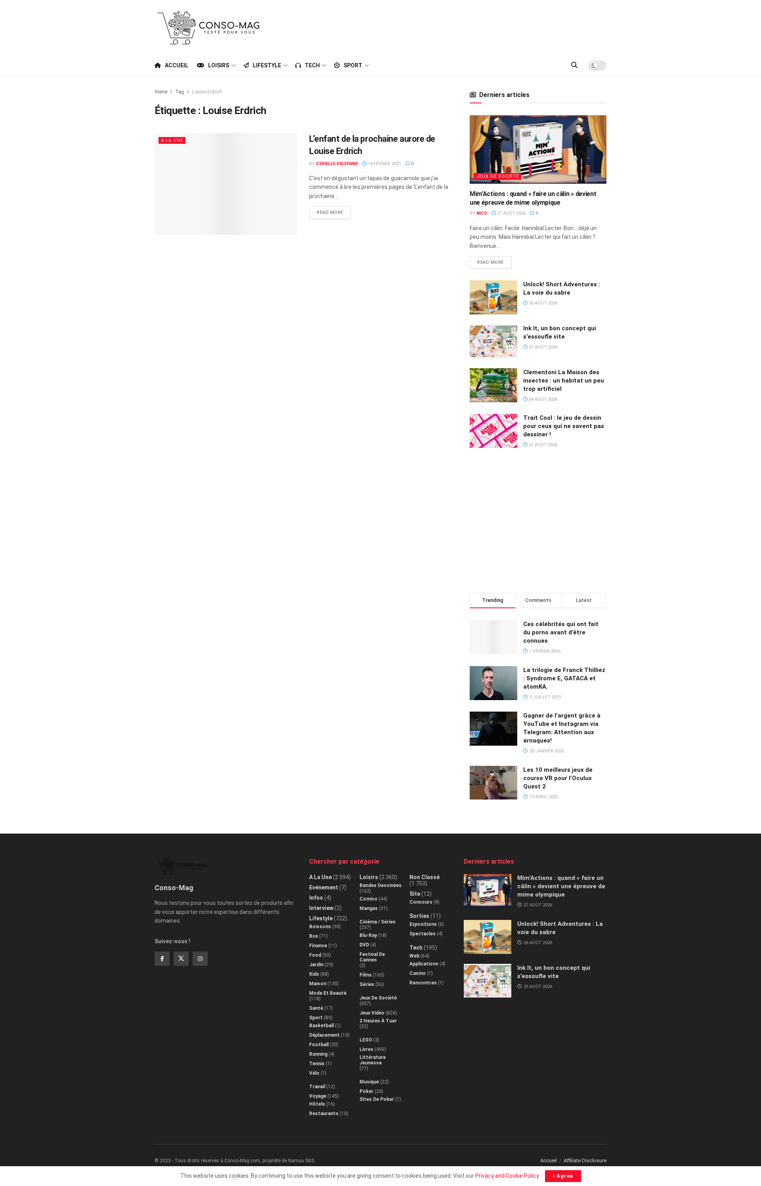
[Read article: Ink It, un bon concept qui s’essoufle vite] (493, 341)
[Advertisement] (462, 26)
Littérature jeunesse (372, 1060)
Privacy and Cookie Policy (507, 1176)
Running (318, 1054)
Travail (317, 1086)
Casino (417, 973)
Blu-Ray (368, 935)
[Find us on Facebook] (162, 959)
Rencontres (423, 983)
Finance (318, 945)
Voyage (317, 1096)
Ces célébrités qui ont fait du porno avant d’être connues (560, 632)
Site (414, 894)
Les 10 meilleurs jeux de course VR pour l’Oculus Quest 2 (558, 778)
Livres (366, 1049)
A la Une (172, 140)
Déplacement (324, 1035)
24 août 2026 (542, 399)
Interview (321, 908)
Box (313, 936)
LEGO (365, 1040)
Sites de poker (376, 1099)
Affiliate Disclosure (585, 1160)
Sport (353, 65)
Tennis (317, 1063)
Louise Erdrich (207, 92)
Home (161, 92)
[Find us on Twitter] (181, 959)
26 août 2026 (542, 303)
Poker (366, 1091)
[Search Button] (574, 65)
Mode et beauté (327, 993)
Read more (334, 210)
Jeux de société (497, 176)
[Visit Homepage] (208, 28)
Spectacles (422, 934)
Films (365, 975)
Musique (369, 1082)
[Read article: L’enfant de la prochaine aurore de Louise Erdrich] (226, 184)
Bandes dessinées (380, 885)
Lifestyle (267, 65)
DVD (364, 945)
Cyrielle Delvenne (337, 163)
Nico (481, 213)
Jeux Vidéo (371, 1013)
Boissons (320, 926)
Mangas (368, 908)
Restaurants (323, 1113)
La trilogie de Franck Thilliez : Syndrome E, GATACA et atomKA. (564, 678)
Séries (366, 984)
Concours (420, 902)
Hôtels (317, 1104)
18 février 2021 (384, 163)
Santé (316, 1008)
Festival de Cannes (372, 957)
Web (414, 956)
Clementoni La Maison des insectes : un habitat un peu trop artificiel (563, 380)
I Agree (563, 1176)
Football (319, 1044)
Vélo (314, 1073)
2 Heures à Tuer (378, 1021)
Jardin (316, 964)
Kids (314, 974)
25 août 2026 (542, 347)
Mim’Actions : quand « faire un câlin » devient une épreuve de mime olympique (561, 886)
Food (315, 955)
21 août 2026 (542, 444)
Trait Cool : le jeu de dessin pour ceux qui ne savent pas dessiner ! (563, 426)
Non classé (424, 877)
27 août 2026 (511, 213)
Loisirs (218, 65)
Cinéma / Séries (377, 922)
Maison (317, 983)
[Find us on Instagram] (200, 959)
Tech (312, 65)
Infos (316, 898)
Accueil (176, 65)
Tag (179, 92)
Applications (423, 964)
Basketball (321, 1025)
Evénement (323, 887)
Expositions (423, 924)
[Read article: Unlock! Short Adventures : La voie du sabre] (493, 297)
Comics (368, 899)
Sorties (419, 916)
